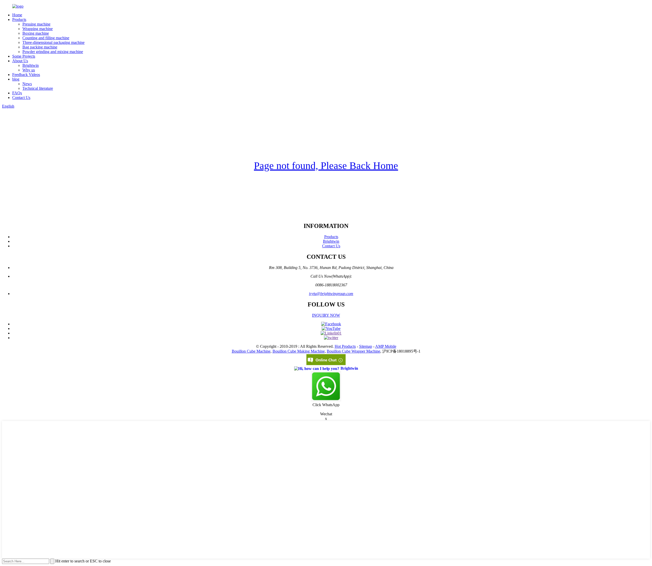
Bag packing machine (39, 47)
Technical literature (37, 88)
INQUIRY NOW (326, 315)
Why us (28, 70)
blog (15, 79)
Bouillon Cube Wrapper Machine (353, 351)
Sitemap (365, 346)
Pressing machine (36, 24)
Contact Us (21, 97)
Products (19, 19)
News (27, 84)
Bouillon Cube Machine (251, 351)
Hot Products (345, 346)
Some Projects (23, 56)
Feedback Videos (26, 74)
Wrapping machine (37, 29)
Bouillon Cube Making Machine (299, 351)
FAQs (17, 93)
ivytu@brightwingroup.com (331, 293)
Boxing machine (35, 33)
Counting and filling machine (45, 38)
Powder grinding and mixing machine (52, 51)
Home (17, 15)
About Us (20, 61)
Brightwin (30, 65)
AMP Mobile (385, 346)
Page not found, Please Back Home (326, 165)
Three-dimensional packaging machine (53, 42)
